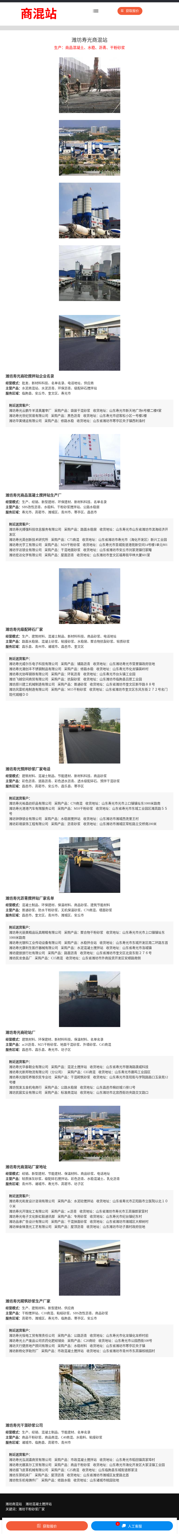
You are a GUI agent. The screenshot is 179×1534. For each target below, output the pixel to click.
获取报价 (132, 11)
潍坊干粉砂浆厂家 (32, 1509)
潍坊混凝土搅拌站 (39, 1504)
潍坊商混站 (14, 1504)
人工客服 (129, 1525)
